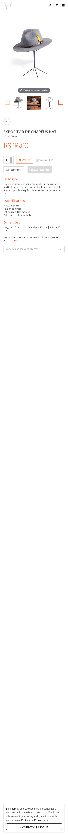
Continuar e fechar (34, 826)
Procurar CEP (45, 159)
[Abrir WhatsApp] (60, 827)
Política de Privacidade (34, 820)
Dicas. (16, 240)
